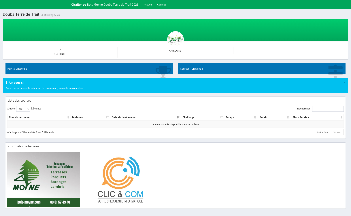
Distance (77, 117)
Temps (230, 117)
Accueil (148, 4)
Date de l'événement (124, 117)
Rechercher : (304, 108)
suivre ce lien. (76, 88)
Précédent (323, 132)
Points (263, 117)
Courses (161, 4)
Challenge (189, 117)
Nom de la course (19, 117)
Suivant (337, 132)
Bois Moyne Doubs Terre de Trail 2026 (104, 4)
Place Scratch (300, 117)
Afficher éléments (24, 108)
